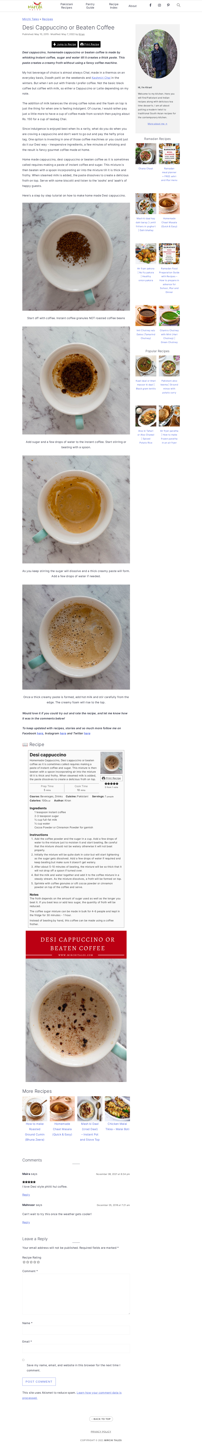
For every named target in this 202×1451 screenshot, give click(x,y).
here (40, 733)
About (133, 6)
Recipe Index (114, 6)
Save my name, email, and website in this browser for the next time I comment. (73, 1368)
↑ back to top (101, 1419)
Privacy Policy (101, 1431)
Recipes (47, 19)
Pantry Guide (90, 6)
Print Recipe (91, 44)
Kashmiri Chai (101, 77)
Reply (26, 1194)
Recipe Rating (31, 1257)
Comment (30, 1271)
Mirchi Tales (30, 19)
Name (27, 1323)
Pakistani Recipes (66, 6)
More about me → (158, 123)
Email (27, 1341)
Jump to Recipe (66, 44)
